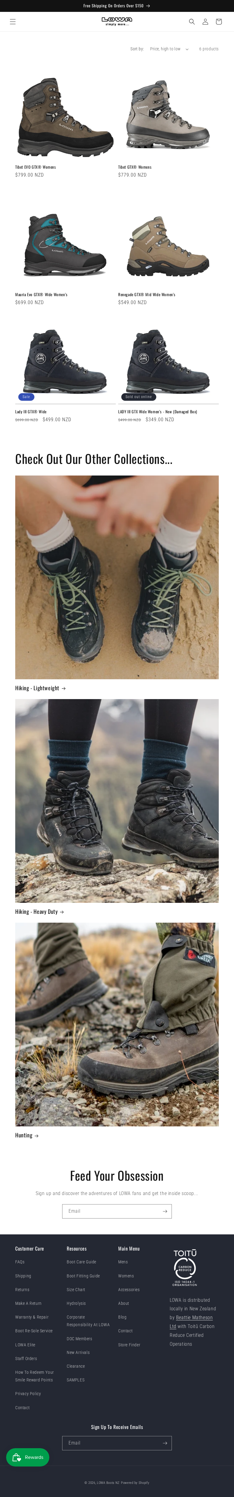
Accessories (129, 1289)
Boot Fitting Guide (83, 1275)
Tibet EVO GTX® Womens (35, 167)
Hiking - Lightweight (37, 687)
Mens (123, 1261)
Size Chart (76, 1289)
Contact (22, 1407)
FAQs (19, 1261)
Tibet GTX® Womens (134, 167)
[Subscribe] (165, 1211)
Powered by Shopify (135, 1483)
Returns (22, 1289)
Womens (126, 1275)
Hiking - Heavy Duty (36, 911)
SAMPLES (75, 1379)
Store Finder (129, 1344)
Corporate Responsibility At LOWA (88, 1321)
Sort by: (137, 48)
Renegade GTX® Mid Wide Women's (147, 294)
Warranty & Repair (31, 1317)
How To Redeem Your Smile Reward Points (34, 1376)
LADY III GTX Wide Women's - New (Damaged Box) (157, 411)
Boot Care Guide (81, 1261)
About (123, 1303)
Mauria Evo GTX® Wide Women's (41, 294)
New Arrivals (78, 1352)
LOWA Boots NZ (108, 1483)
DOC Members (79, 1338)
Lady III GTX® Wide (31, 411)
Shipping (23, 1275)
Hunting (23, 1135)
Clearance (76, 1366)
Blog (122, 1317)
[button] (13, 21)
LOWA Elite (25, 1344)
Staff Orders (26, 1358)
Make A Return (28, 1303)
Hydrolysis (76, 1303)
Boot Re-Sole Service (34, 1330)
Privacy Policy (28, 1393)
